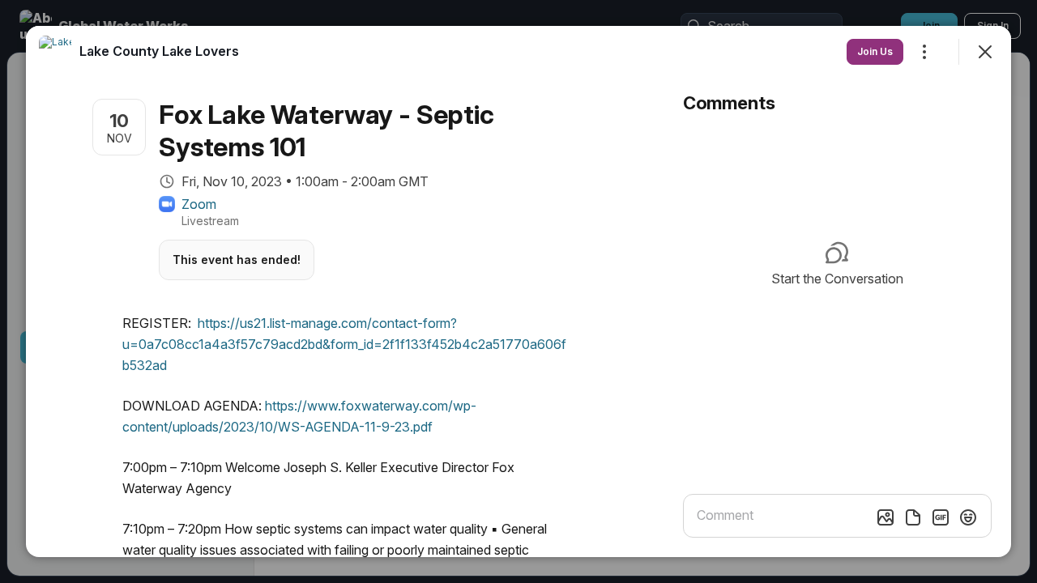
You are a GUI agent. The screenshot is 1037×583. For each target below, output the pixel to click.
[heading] (159, 51)
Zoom (198, 204)
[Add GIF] (941, 517)
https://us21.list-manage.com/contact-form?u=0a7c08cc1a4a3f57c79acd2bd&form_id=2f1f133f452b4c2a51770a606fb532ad (344, 344)
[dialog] (518, 291)
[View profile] (55, 52)
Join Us (875, 51)
